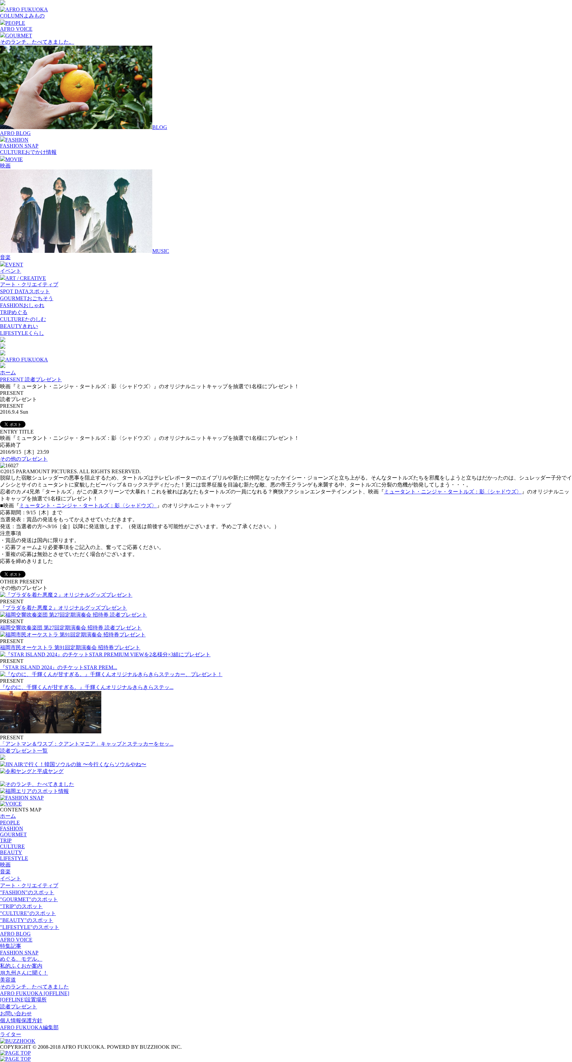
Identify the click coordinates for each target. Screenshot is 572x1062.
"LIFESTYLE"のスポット (29, 927)
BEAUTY (11, 852)
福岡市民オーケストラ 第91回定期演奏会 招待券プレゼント (70, 647)
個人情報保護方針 (21, 1020)
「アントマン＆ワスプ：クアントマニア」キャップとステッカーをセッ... (86, 744)
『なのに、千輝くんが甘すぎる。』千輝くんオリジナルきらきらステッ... (86, 687)
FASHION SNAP (19, 146)
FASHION (11, 828)
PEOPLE (10, 822)
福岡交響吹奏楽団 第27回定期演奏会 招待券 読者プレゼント (71, 627)
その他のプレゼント (24, 459)
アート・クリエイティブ (29, 284)
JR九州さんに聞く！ (24, 973)
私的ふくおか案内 (21, 966)
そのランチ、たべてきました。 (37, 42)
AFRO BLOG (15, 133)
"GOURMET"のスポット (29, 899)
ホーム (8, 372)
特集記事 (10, 946)
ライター (10, 1034)
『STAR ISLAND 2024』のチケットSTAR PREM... (58, 667)
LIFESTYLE (14, 858)
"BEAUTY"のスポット (26, 920)
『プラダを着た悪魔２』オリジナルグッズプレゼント (63, 608)
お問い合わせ (16, 1013)
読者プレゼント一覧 (24, 751)
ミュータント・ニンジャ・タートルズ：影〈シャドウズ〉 (453, 491)
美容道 (8, 980)
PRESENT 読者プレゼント (31, 379)
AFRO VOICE (16, 29)
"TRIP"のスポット (21, 906)
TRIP (6, 840)
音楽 (5, 257)
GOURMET (13, 834)
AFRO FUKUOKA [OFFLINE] (34, 993)
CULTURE (12, 846)
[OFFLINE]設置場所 (23, 999)
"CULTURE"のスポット (28, 913)
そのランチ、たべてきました (34, 987)
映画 (5, 165)
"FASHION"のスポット (27, 892)
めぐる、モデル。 (21, 959)
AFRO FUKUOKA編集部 (29, 1027)
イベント (10, 271)
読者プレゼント (18, 1006)
